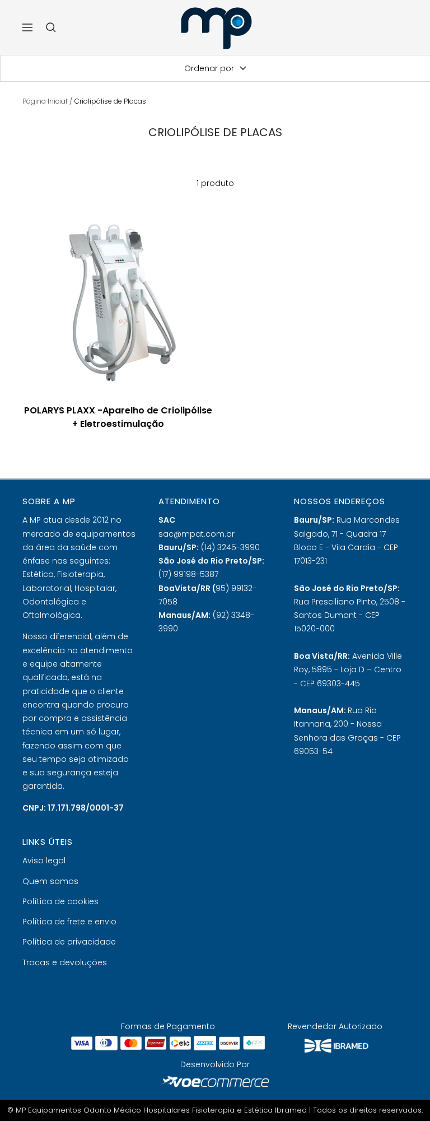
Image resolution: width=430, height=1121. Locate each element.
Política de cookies (60, 901)
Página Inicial (44, 101)
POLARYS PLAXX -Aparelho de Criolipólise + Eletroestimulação (118, 417)
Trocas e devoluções (64, 962)
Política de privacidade (69, 941)
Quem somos (50, 881)
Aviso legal (44, 860)
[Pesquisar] (51, 27)
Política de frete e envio (69, 921)
